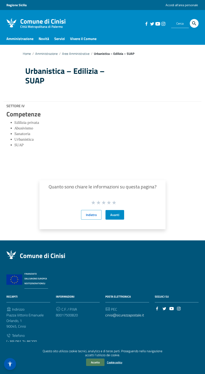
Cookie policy (114, 362)
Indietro (91, 214)
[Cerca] (194, 23)
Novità (44, 38)
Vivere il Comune (83, 38)
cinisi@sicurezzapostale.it (124, 315)
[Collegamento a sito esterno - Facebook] (146, 23)
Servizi (59, 38)
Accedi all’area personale (182, 5)
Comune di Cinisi (43, 22)
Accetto (95, 362)
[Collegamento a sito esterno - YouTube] (157, 23)
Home (27, 53)
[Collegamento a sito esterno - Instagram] (163, 23)
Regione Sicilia (16, 5)
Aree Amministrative (75, 53)
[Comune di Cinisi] (11, 22)
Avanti (114, 214)
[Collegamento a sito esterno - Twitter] (152, 23)
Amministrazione (19, 38)
